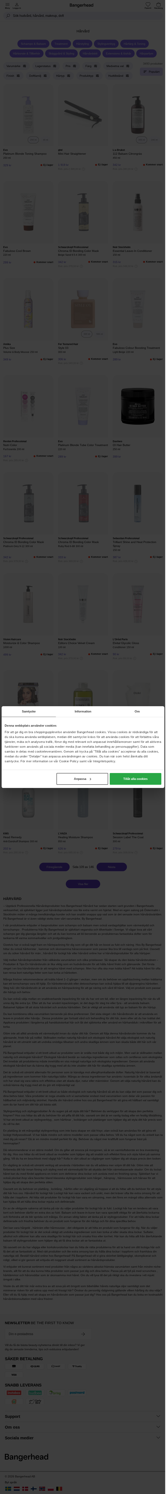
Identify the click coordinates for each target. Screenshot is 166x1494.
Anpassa (80, 779)
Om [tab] (137, 711)
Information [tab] (83, 711)
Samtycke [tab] (29, 711)
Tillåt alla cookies (135, 779)
